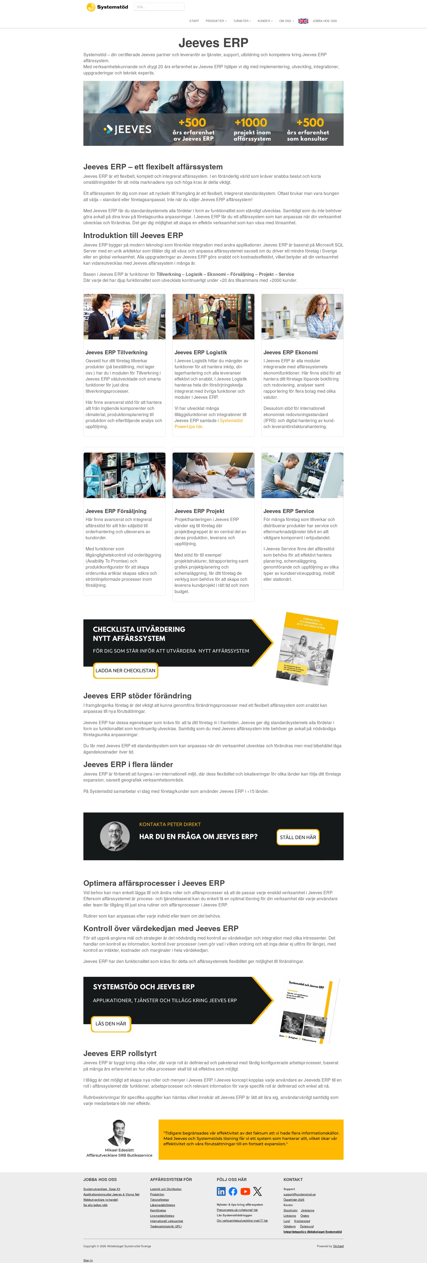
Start (194, 21)
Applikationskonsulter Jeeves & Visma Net (111, 1194)
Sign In (88, 1260)
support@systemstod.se (300, 1194)
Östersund (307, 1226)
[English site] (303, 20)
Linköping (290, 1215)
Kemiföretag (158, 1210)
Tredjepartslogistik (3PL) (166, 1226)
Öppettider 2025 (294, 1199)
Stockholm (291, 1210)
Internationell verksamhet (166, 1221)
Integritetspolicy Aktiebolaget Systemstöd (313, 1231)
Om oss (285, 21)
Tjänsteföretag (159, 1199)
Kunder (264, 21)
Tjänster (241, 21)
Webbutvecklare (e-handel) (100, 1199)
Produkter (215, 21)
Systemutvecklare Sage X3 (101, 1189)
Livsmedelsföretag (162, 1215)
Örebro (304, 1215)
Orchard (338, 1246)
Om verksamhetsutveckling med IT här (242, 1220)
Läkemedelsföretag (162, 1205)
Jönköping (307, 1210)
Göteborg (290, 1226)
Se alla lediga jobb (95, 1205)
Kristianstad (302, 1221)
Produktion (157, 1194)
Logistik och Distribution (166, 1189)
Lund (287, 1221)
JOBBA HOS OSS (325, 21)
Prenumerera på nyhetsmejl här (237, 1210)
